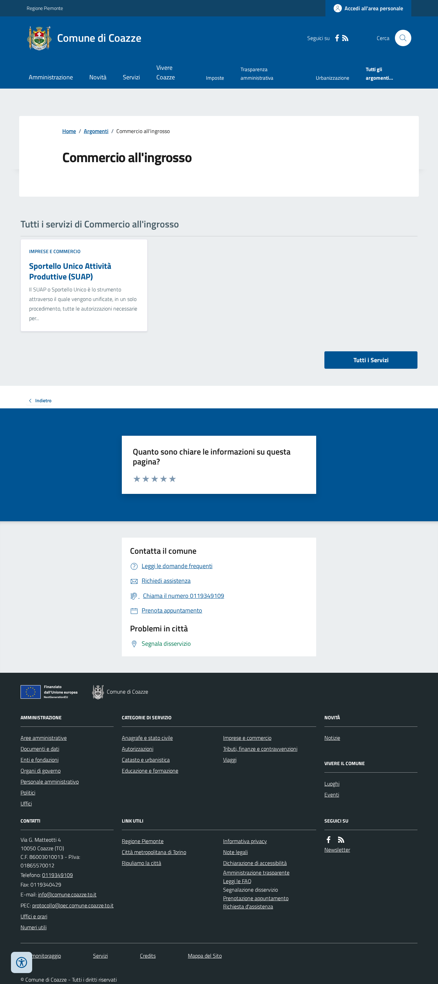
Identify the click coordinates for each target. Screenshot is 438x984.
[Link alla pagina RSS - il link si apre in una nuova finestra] (345, 38)
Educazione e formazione (150, 770)
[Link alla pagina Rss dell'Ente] (341, 840)
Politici (28, 792)
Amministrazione (51, 77)
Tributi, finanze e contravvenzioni (260, 749)
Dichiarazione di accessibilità (255, 863)
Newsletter (337, 849)
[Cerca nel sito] (400, 38)
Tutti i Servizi (371, 360)
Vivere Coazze (165, 72)
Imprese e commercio (54, 251)
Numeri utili (34, 927)
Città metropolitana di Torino (154, 852)
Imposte (215, 78)
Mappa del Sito (205, 956)
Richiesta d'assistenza (248, 906)
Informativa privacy (245, 841)
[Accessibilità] (21, 962)
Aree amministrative (44, 738)
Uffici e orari (34, 916)
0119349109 (57, 875)
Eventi (331, 794)
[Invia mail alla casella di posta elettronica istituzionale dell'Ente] (67, 894)
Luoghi (331, 783)
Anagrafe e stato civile (147, 738)
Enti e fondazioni (40, 760)
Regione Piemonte (45, 8)
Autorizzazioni (137, 749)
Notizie (332, 738)
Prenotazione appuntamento (255, 898)
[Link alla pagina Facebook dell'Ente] (328, 840)
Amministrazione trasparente (256, 872)
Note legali (235, 852)
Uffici (26, 803)
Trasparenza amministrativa (257, 73)
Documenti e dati (40, 749)
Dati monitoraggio (41, 956)
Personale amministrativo (50, 781)
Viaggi (229, 760)
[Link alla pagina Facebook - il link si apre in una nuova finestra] (337, 38)
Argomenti (96, 131)
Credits (148, 956)
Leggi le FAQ (237, 881)
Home (69, 131)
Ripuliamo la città (141, 863)
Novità (97, 77)
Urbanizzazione (332, 78)
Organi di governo (41, 770)
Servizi (131, 77)
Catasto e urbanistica (146, 760)
